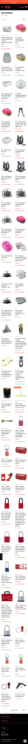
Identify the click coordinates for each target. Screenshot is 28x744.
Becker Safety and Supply (6, 401)
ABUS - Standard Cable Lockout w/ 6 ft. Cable (20, 642)
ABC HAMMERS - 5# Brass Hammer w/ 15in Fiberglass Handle (6, 433)
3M (16, 35)
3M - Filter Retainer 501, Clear (6, 150)
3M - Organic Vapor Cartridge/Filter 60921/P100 (20, 231)
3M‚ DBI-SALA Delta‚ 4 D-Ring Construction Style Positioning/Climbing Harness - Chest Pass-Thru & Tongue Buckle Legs (21, 343)
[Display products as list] (26, 19)
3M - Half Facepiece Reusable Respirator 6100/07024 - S (6, 231)
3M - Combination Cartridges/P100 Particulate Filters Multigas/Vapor (6, 124)
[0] (25, 7)
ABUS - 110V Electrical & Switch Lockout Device (21, 461)
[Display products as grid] (23, 19)
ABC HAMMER (4, 428)
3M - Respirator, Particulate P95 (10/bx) (19, 285)
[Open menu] (2, 7)
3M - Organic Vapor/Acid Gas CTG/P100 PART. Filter (19, 40)
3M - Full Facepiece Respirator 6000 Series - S (20, 151)
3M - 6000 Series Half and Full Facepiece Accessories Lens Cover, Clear (6, 96)
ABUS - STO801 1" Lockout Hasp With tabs (20, 670)
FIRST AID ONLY (5, 35)
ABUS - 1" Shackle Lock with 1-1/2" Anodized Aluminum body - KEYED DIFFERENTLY (20, 433)
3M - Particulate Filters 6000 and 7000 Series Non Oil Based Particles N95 (21, 258)
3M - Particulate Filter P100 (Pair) (6, 256)
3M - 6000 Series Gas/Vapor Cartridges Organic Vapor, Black (6, 69)
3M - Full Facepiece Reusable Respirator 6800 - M (6, 178)
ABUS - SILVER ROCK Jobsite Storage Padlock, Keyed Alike (20, 607)
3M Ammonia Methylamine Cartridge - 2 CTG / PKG (20, 313)
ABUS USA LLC (18, 428)
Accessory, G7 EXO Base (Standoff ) (20, 695)
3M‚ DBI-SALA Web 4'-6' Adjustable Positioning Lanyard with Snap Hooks (6, 374)
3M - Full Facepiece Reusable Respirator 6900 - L (20, 178)
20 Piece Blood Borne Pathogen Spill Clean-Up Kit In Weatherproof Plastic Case (7, 41)
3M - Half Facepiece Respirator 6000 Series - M (20, 204)
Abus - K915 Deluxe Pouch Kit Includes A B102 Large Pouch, (20, 577)
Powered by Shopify (5, 741)
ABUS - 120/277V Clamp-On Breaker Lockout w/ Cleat (6, 488)
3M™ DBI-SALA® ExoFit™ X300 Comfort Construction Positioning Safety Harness (20, 375)
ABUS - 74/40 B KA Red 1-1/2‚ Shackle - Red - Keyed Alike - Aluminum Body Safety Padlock (6, 516)
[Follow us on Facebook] (2, 735)
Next (24, 710)
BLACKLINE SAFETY (19, 692)
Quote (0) (1, 556)
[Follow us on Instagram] (5, 735)
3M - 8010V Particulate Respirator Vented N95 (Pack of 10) (21, 96)
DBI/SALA (17, 336)
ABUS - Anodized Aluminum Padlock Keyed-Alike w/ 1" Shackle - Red (6, 549)
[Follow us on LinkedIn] (7, 735)
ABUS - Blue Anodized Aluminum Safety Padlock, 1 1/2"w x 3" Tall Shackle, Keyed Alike (6, 579)
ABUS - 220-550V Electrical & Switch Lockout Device (20, 488)
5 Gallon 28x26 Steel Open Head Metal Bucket (6, 405)
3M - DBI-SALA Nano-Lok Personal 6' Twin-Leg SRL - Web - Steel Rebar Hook (20, 124)
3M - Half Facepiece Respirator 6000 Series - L (6, 204)
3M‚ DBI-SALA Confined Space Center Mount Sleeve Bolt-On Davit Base (6, 341)
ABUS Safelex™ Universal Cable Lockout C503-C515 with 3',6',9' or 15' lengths (6, 698)
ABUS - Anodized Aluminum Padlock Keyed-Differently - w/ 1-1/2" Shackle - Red (20, 549)
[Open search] (20, 7)
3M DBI (17, 369)
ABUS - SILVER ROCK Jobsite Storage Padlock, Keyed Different (6, 643)
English (4, 727)
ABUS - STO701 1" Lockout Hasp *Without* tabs (5, 670)
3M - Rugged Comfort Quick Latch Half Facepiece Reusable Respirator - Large (7, 313)
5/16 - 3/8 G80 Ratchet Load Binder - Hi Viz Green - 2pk (21, 405)
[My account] (22, 7)
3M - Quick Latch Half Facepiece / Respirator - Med (7, 285)
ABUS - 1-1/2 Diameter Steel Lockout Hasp (7, 460)
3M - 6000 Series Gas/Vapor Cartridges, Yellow (20, 69)
